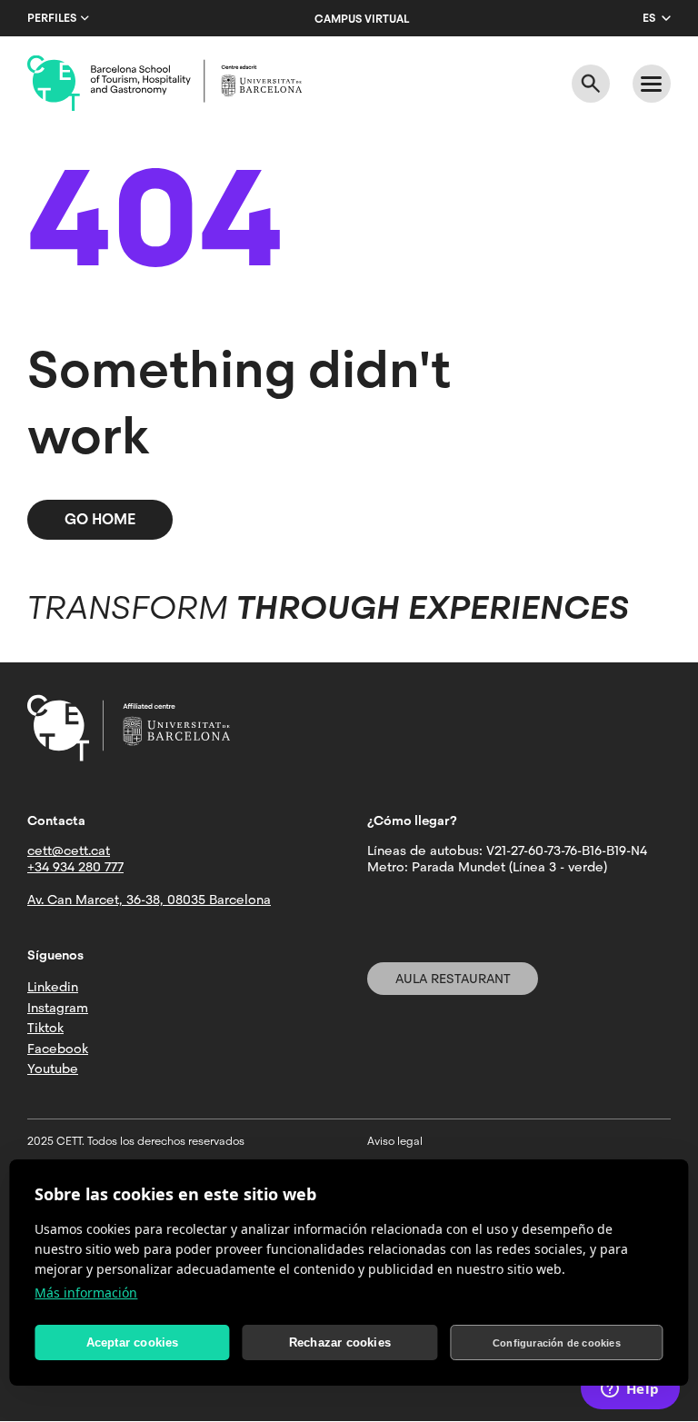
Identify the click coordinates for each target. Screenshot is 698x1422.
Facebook (57, 1048)
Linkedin (52, 987)
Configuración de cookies (557, 1342)
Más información (86, 1292)
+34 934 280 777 (75, 867)
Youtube (52, 1068)
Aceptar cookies (132, 1342)
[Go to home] (164, 83)
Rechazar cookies (340, 1342)
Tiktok (45, 1027)
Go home (100, 519)
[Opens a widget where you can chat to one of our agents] (630, 1390)
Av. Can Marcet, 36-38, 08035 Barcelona (149, 899)
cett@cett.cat (68, 850)
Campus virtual (361, 19)
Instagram (57, 1007)
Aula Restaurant (453, 978)
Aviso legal (395, 1141)
